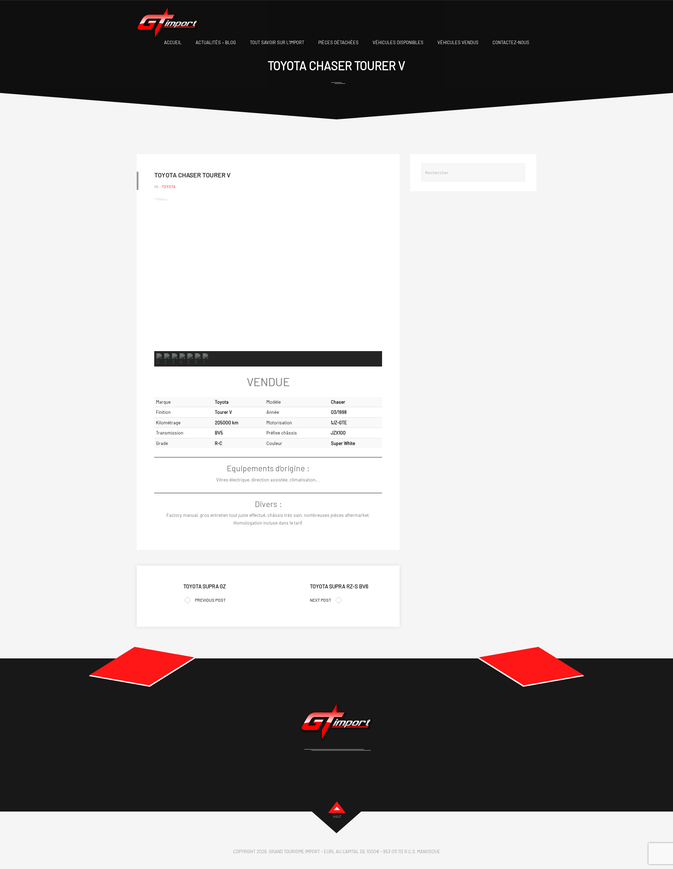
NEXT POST (320, 599)
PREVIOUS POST (210, 599)
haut (337, 817)
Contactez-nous (510, 42)
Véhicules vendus (457, 42)
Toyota (169, 186)
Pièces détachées (338, 42)
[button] (165, 280)
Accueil (173, 42)
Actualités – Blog (216, 42)
